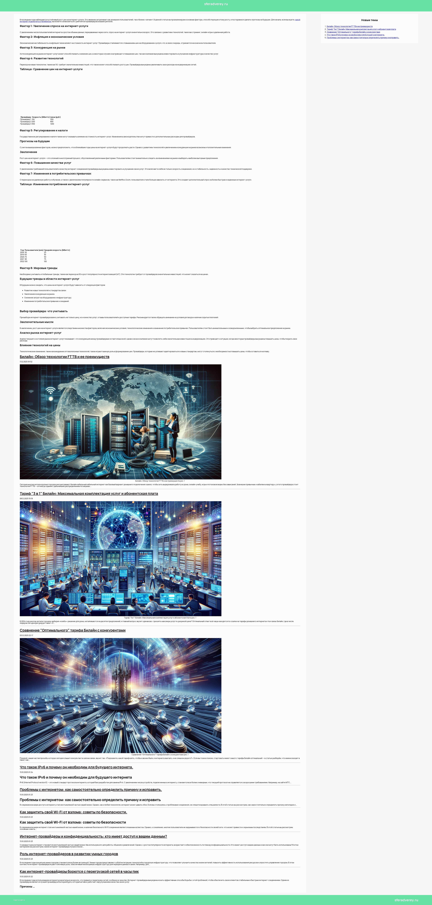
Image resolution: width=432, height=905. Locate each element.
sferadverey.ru (216, 4)
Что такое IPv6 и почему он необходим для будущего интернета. (356, 34)
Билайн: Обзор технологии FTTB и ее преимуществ (350, 26)
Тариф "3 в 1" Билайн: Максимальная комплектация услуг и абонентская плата (361, 29)
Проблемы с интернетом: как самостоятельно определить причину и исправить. (363, 37)
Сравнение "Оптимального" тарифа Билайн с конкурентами (353, 32)
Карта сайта (19, 900)
